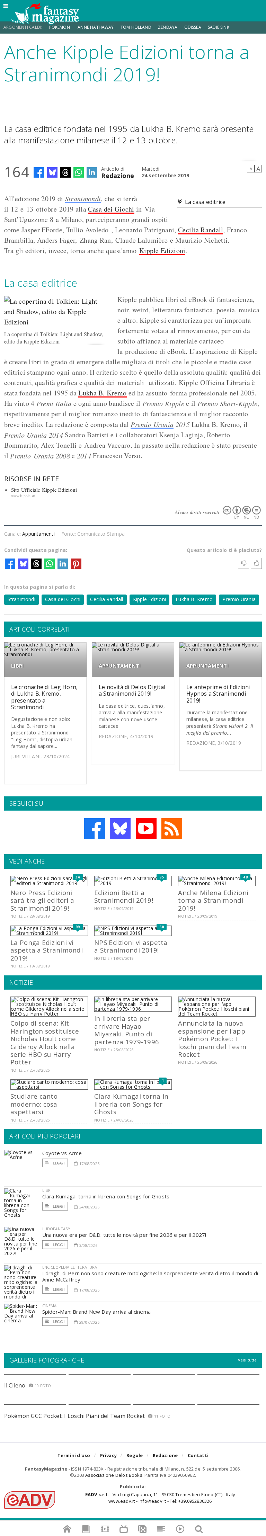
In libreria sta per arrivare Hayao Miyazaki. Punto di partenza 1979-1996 (126, 1030)
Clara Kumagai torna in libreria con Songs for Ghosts (131, 1104)
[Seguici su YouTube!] (146, 828)
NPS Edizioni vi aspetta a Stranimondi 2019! (130, 946)
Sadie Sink (218, 27)
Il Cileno (15, 1385)
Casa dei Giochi (111, 209)
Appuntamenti (38, 533)
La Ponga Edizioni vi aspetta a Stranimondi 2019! (46, 950)
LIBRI (17, 665)
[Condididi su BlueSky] (52, 172)
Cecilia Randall (200, 229)
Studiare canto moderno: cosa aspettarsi (33, 1104)
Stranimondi (83, 198)
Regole (134, 1455)
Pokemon (60, 27)
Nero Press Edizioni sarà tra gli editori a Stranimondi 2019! (42, 900)
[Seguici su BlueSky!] (120, 828)
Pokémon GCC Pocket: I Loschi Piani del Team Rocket (74, 1416)
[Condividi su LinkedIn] (92, 172)
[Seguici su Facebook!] (94, 828)
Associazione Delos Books (113, 1475)
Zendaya (167, 27)
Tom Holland (136, 27)
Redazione (117, 175)
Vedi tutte (247, 1360)
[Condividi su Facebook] (39, 172)
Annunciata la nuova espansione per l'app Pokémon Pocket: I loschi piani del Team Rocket (212, 1039)
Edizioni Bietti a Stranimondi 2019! (123, 896)
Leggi (58, 1163)
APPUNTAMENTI (120, 665)
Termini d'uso (73, 1455)
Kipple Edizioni (162, 250)
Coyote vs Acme (62, 1153)
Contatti (198, 1455)
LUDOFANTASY (56, 1229)
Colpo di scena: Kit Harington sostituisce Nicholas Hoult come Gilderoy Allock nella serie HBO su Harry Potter (44, 1042)
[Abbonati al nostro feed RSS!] (172, 828)
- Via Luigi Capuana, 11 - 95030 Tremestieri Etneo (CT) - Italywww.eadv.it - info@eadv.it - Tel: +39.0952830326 (160, 1497)
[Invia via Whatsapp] (79, 172)
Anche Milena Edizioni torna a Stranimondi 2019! (213, 900)
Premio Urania (152, 424)
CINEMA (49, 1305)
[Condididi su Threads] (65, 172)
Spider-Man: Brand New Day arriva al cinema (96, 1311)
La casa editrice (205, 202)
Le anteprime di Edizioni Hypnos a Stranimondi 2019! (218, 693)
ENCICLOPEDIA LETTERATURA (69, 1267)
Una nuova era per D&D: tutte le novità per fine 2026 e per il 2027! (124, 1234)
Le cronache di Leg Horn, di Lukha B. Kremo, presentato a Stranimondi (44, 697)
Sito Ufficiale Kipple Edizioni (44, 489)
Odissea (192, 27)
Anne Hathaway (96, 27)
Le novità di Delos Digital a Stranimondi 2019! (132, 690)
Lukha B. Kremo (102, 393)
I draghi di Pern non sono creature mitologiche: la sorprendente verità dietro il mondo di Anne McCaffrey (150, 1276)
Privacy (108, 1455)
